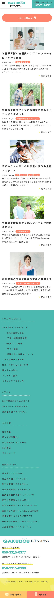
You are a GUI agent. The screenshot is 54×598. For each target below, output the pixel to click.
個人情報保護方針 (11, 437)
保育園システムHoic (12, 473)
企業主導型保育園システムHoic (18, 494)
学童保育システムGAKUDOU (17, 516)
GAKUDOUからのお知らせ (16, 401)
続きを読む (46, 75)
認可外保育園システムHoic (16, 500)
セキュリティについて (13, 380)
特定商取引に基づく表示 (14, 442)
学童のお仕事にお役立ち (27, 118)
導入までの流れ (9, 370)
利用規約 (6, 447)
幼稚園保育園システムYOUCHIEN (19, 505)
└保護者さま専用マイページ (19, 354)
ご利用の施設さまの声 (13, 359)
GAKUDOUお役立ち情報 (15, 406)
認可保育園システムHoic (15, 484)
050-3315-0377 (43, 5)
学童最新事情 (23, 62)
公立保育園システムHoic (15, 478)
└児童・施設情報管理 (16, 338)
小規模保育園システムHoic (16, 489)
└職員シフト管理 (13, 343)
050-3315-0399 (14, 568)
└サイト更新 (11, 348)
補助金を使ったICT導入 (14, 411)
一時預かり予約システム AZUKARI (20, 521)
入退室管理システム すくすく (17, 526)
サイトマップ (8, 453)
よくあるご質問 (9, 375)
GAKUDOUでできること (15, 327)
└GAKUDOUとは (14, 332)
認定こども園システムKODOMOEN (20, 510)
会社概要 (6, 431)
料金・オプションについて (15, 364)
